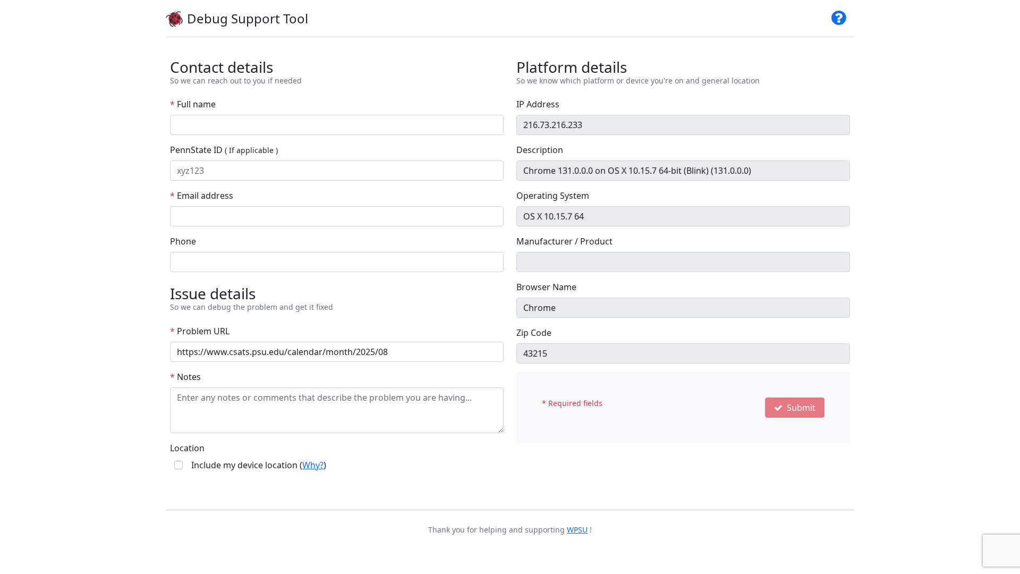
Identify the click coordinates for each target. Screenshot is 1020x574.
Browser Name (546, 287)
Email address (201, 195)
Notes (185, 377)
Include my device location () (258, 465)
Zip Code (533, 333)
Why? (313, 465)
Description (539, 150)
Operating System (552, 195)
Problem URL (200, 331)
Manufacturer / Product (564, 241)
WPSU (577, 530)
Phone (183, 241)
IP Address (537, 104)
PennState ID (224, 150)
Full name (193, 104)
